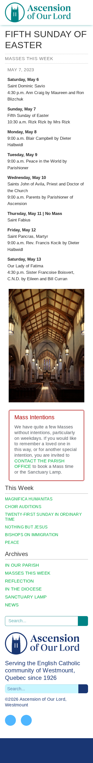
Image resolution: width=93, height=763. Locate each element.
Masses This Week (29, 58)
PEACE (12, 542)
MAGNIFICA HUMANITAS (29, 499)
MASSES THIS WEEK (27, 573)
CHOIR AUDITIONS (23, 507)
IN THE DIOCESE (23, 589)
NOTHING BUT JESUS (26, 527)
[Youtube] (26, 720)
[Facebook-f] (10, 720)
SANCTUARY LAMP (26, 596)
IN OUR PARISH (22, 565)
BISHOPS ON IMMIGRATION (32, 535)
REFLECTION (19, 581)
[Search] (83, 621)
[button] (87, 17)
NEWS (12, 604)
